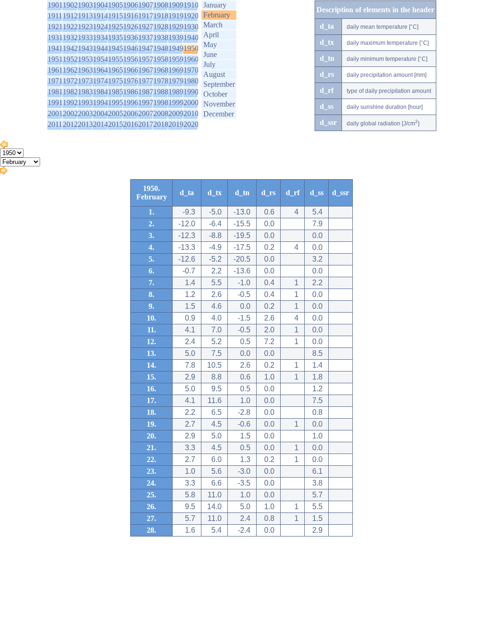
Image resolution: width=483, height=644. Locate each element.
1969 (175, 70)
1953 (85, 59)
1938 (160, 37)
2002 (70, 113)
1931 (55, 37)
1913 (85, 16)
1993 (85, 103)
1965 (115, 70)
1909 (175, 5)
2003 (85, 113)
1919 (175, 16)
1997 (145, 103)
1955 (115, 59)
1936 (130, 37)
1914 (100, 16)
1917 (145, 16)
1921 (55, 27)
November (219, 104)
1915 (115, 16)
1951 (55, 59)
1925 (115, 27)
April (211, 35)
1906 (130, 5)
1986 (130, 92)
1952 (70, 59)
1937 (145, 37)
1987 (145, 92)
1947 (145, 48)
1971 (55, 81)
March (213, 25)
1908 (160, 5)
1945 (115, 48)
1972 (70, 81)
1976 (130, 81)
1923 (85, 27)
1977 (145, 81)
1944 (100, 48)
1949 (175, 48)
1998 (160, 103)
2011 (55, 124)
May (210, 45)
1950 (191, 48)
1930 (191, 27)
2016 (130, 124)
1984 (100, 92)
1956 (130, 59)
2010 (191, 113)
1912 (70, 16)
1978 (160, 81)
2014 (100, 124)
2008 (160, 113)
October (215, 94)
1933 (85, 37)
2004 (100, 113)
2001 (55, 113)
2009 (175, 113)
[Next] (4, 172)
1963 (85, 70)
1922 (70, 27)
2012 (70, 124)
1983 (85, 92)
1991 (55, 103)
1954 (100, 59)
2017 (145, 124)
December (218, 114)
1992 (70, 103)
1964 (100, 70)
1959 (175, 59)
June (210, 54)
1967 (145, 70)
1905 (115, 5)
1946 (130, 48)
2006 (130, 113)
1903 (85, 5)
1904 (100, 5)
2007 (145, 113)
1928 (160, 27)
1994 (100, 103)
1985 (115, 92)
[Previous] (4, 146)
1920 (191, 16)
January (214, 5)
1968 (160, 70)
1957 (145, 59)
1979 (175, 81)
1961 (55, 70)
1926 (130, 27)
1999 (175, 103)
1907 (145, 5)
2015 (115, 124)
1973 (85, 81)
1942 (70, 48)
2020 (191, 124)
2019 (175, 124)
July (209, 64)
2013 (85, 124)
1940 (191, 37)
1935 (115, 37)
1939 (175, 37)
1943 (85, 48)
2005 (115, 113)
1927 (145, 27)
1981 (55, 92)
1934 (100, 37)
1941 (55, 48)
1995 (115, 103)
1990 (191, 92)
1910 (191, 5)
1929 (175, 27)
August (214, 74)
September (219, 84)
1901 (55, 5)
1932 (70, 37)
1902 (70, 5)
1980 (191, 81)
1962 (70, 70)
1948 (160, 48)
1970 (191, 70)
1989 (175, 92)
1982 (70, 92)
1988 (160, 92)
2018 (160, 124)
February (216, 15)
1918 (160, 16)
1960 (191, 59)
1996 (130, 103)
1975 (115, 81)
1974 (100, 81)
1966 (130, 70)
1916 (130, 16)
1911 (55, 16)
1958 (160, 59)
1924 (100, 27)
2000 (191, 103)
